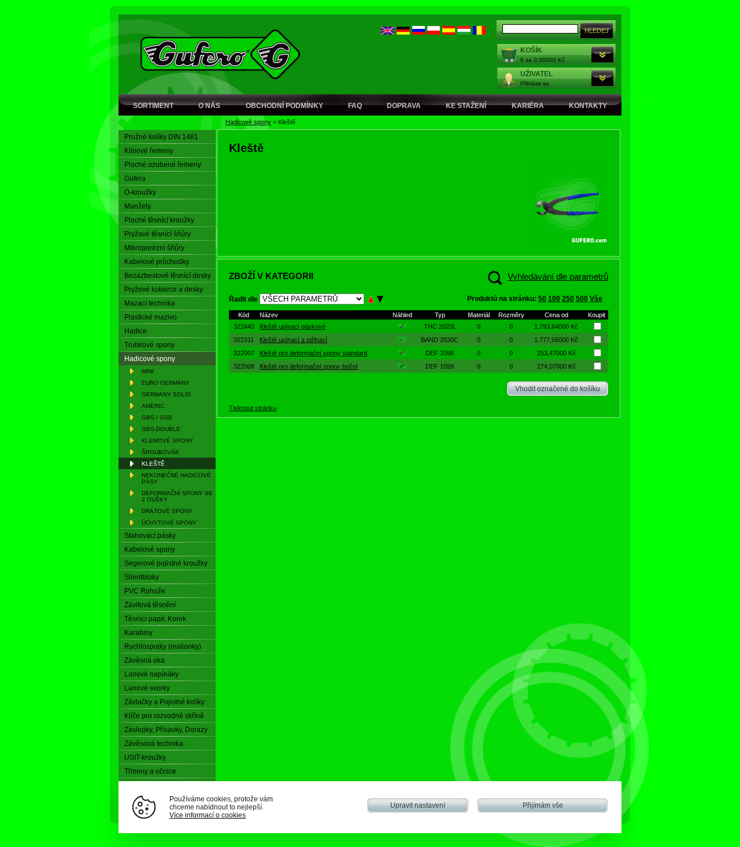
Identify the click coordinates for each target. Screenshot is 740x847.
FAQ (355, 106)
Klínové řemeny (148, 151)
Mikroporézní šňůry (154, 248)
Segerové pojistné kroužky (166, 563)
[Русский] (418, 32)
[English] (387, 32)
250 (568, 298)
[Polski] (433, 32)
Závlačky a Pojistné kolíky (164, 702)
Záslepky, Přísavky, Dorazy (166, 730)
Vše (596, 298)
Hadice (135, 331)
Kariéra (528, 106)
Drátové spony (167, 511)
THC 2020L (440, 326)
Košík (531, 50)
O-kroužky (140, 192)
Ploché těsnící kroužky (159, 220)
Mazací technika (149, 303)
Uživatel (536, 74)
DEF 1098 (440, 353)
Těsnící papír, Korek (155, 619)
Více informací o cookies (207, 815)
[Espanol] (448, 32)
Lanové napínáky (151, 674)
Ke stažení (466, 106)
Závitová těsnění (150, 605)
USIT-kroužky (145, 757)
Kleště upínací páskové (292, 326)
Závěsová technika (153, 744)
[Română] (479, 32)
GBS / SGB (157, 417)
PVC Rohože (144, 591)
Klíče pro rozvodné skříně (164, 716)
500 (582, 298)
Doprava (404, 106)
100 (554, 298)
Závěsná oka (144, 660)
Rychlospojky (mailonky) (162, 646)
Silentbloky (141, 577)
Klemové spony (167, 440)
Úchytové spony (169, 522)
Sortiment (153, 106)
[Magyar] (464, 32)
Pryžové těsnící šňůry (157, 234)
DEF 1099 (440, 366)
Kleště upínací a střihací (293, 339)
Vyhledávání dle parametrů (558, 276)
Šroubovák (160, 452)
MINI (148, 371)
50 (542, 298)
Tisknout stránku (252, 407)
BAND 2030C (439, 339)
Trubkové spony (149, 345)
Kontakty (588, 106)
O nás (209, 106)
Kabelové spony (149, 549)
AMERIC (153, 406)
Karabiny (138, 633)
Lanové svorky (147, 688)
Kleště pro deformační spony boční (309, 366)
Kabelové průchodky (156, 262)
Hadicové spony (248, 121)
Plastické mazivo (150, 317)
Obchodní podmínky (284, 106)
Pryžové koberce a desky (163, 289)
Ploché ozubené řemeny (162, 165)
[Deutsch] (403, 32)
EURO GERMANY (166, 383)
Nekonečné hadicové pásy (176, 478)
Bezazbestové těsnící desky (167, 276)
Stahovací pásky (150, 536)
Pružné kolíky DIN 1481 (161, 137)
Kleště (153, 463)
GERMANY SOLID (166, 394)
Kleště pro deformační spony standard (313, 353)
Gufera (135, 178)
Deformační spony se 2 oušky (177, 496)
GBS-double (161, 429)
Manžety (137, 206)
